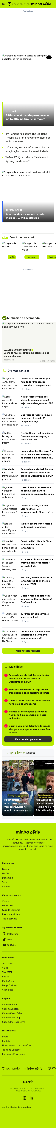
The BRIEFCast (9, 918)
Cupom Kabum (10, 1004)
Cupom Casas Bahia (12, 1013)
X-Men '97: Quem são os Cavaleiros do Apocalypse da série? (27, 159)
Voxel (5, 967)
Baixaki (5, 976)
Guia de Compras (11, 909)
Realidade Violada (11, 914)
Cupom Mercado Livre (13, 1021)
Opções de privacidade (16, 1107)
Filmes (5, 869)
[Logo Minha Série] (41, 3)
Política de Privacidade (13, 1054)
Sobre (5, 1036)
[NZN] (28, 1081)
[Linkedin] (31, 1097)
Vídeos (5, 901)
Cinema (6, 886)
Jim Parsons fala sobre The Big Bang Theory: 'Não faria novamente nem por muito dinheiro (27, 137)
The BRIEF (7, 972)
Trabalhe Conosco (11, 1049)
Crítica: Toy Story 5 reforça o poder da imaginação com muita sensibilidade (27, 149)
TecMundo (7, 963)
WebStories (8, 905)
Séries (5, 882)
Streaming (7, 877)
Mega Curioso (9, 985)
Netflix (5, 873)
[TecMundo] (9, 4)
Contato (6, 1040)
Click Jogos (7, 989)
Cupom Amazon (10, 1008)
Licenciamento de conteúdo (16, 1045)
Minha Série (8, 980)
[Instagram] (24, 1098)
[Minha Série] (33, 1068)
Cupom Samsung (11, 1017)
